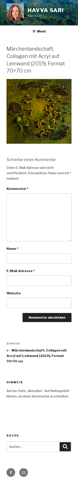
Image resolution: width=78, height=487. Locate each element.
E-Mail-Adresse (20, 271)
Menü (41, 31)
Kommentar (17, 189)
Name (12, 249)
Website (13, 293)
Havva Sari (46, 10)
